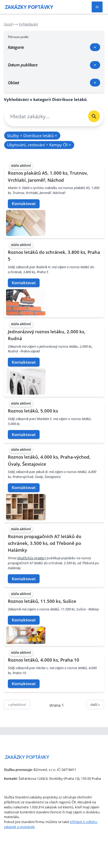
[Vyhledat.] (94, 116)
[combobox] (44, 116)
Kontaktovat (24, 203)
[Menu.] (97, 7)
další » (95, 704)
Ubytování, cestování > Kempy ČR (39, 144)
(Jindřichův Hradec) (31, 558)
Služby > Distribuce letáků (32, 135)
